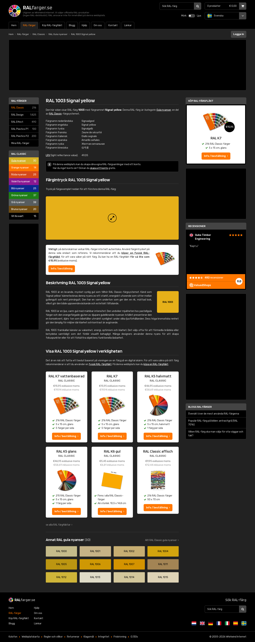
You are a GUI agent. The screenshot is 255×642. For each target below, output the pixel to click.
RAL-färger (18, 100)
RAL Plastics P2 (23, 136)
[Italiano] (227, 623)
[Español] (235, 623)
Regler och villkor (53, 636)
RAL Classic (23, 107)
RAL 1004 (163, 551)
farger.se (25, 599)
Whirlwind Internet (236, 636)
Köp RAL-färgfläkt (200, 100)
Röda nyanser (23, 174)
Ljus (199, 15)
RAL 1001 (95, 551)
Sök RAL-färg (235, 599)
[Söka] (197, 6)
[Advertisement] (127, 65)
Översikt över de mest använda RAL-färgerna (213, 413)
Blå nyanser (23, 188)
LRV (48, 155)
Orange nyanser (23, 167)
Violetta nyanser (23, 181)
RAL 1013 (95, 577)
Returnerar (73, 636)
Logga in (238, 34)
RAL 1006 (95, 564)
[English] (202, 623)
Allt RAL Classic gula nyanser (161, 540)
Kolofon (13, 636)
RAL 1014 (129, 577)
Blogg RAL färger (200, 406)
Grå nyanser (23, 202)
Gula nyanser (23, 160)
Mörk (183, 15)
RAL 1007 (129, 564)
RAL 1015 (163, 577)
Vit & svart (23, 216)
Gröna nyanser (23, 195)
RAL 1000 (61, 551)
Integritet (103, 636)
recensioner (214, 277)
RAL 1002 (129, 551)
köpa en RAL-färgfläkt (156, 364)
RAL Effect (23, 121)
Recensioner (196, 226)
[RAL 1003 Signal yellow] (112, 218)
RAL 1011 (163, 564)
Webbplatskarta (31, 636)
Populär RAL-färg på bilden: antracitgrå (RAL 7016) (213, 422)
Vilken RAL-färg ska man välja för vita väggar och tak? (215, 433)
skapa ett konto (99, 168)
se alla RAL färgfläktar (58, 524)
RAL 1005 (61, 564)
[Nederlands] (194, 623)
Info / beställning (62, 268)
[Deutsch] (210, 623)
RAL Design (23, 114)
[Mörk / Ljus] (191, 16)
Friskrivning (120, 636)
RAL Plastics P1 (23, 129)
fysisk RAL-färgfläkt (100, 364)
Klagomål (89, 636)
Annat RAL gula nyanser (68, 539)
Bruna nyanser (23, 209)
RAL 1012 (61, 577)
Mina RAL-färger (20, 143)
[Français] (218, 623)
